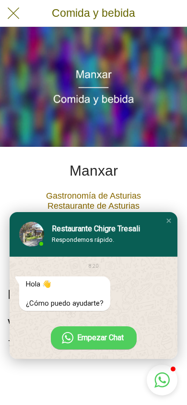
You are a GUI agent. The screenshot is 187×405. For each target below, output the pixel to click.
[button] (169, 221)
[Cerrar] (13, 13)
